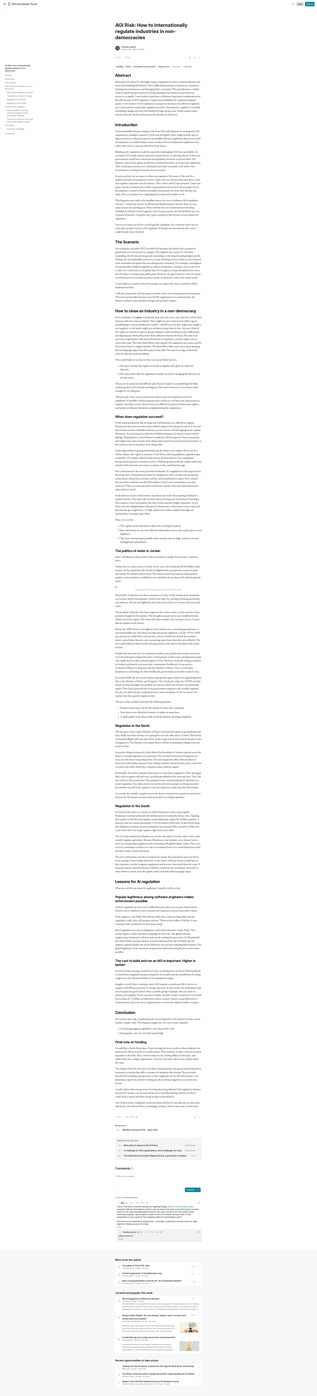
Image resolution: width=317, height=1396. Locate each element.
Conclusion (9, 125)
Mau (123, 1203)
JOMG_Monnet (190, 1145)
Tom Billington (135, 1321)
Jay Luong (140, 1384)
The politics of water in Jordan (19, 96)
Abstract (8, 75)
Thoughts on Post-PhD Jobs (136, 1265)
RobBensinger (190, 1150)
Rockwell (125, 1321)
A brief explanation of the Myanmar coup (142, 1273)
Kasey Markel (127, 1340)
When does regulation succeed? (20, 92)
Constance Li (150, 1384)
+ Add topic (187, 67)
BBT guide (126, 1369)
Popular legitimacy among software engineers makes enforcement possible (17, 113)
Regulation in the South (16, 103)
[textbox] (158, 1181)
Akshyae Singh (128, 1376)
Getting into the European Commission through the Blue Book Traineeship (158, 1366)
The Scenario (10, 83)
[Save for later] (190, 58)
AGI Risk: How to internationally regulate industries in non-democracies (17, 68)
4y (127, 1203)
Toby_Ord (126, 1301)
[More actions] (200, 58)
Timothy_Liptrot (128, 47)
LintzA (193, 1156)
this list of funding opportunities (180, 1207)
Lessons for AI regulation (15, 107)
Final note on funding (15, 129)
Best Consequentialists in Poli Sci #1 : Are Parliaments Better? (152, 1280)
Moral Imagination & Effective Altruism (140, 1299)
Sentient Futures (128, 1384)
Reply (119, 1227)
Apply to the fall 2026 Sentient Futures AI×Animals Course (150, 1381)
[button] (118, 1202)
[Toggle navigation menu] (4, 4)
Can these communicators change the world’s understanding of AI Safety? (158, 1373)
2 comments (10, 134)
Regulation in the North (16, 99)
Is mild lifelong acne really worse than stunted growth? (148, 1337)
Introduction (10, 79)
